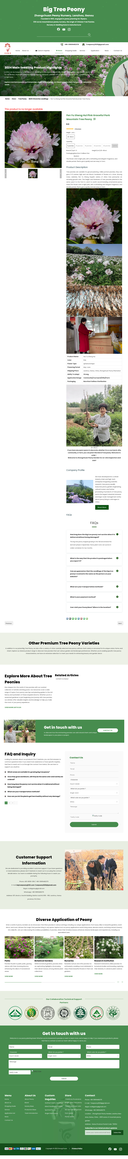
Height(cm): (96, 150)
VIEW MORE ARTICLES (13, 707)
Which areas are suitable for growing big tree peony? (28, 772)
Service (7, 1110)
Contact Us (9, 1120)
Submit (94, 825)
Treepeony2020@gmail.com (45, 885)
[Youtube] (64, 29)
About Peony (29, 1099)
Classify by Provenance (73, 1099)
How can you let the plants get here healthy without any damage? (33, 796)
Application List (10, 1113)
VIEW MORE (9, 976)
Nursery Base (29, 1106)
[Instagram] (69, 29)
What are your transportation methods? (23, 792)
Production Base (30, 1110)
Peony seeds (69, 1117)
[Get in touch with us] (20, 731)
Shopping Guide (10, 1106)
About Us (8, 1103)
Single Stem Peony (51, 1113)
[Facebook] (58, 29)
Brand (27, 1103)
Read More (102, 507)
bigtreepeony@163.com (25, 885)
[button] (122, 982)
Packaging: (70, 153)
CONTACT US (107, 730)
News (6, 1117)
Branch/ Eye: (70, 150)
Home (7, 1099)
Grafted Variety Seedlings (54, 1103)
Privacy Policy (77, 1148)
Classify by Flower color (73, 1106)
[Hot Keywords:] (89, 35)
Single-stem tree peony (73, 1103)
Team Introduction (31, 1113)
